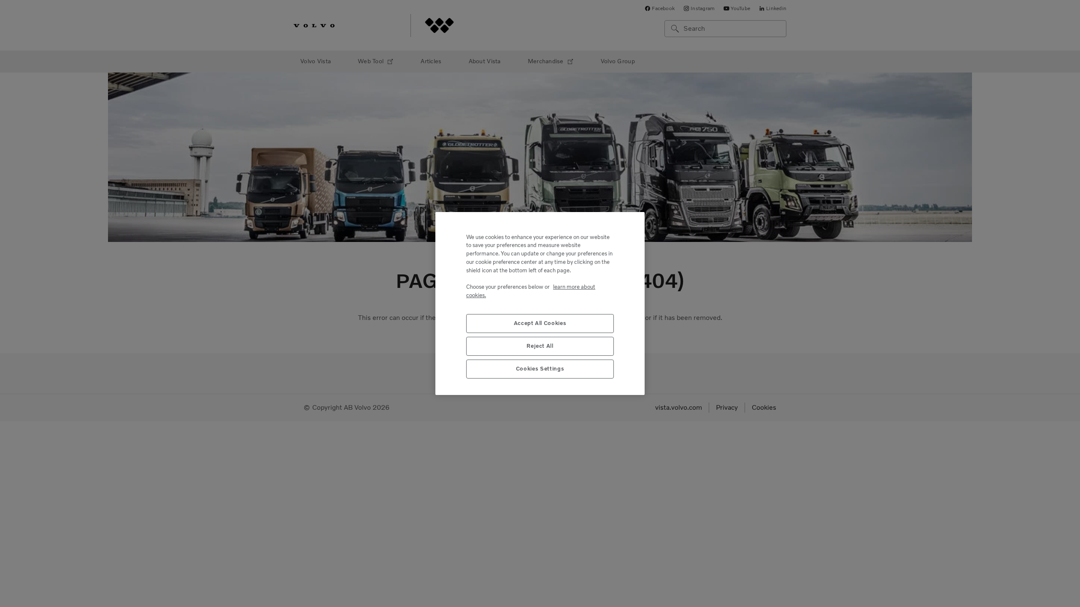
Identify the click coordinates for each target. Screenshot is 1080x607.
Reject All (540, 346)
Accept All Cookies (540, 323)
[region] (540, 303)
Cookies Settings (540, 368)
